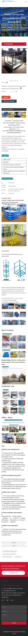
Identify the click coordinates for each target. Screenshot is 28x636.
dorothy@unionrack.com (9, 590)
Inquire (6, 97)
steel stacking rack (7, 557)
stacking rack (18, 557)
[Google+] (5, 600)
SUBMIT (14, 623)
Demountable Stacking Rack (10, 551)
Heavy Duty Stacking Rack (9, 554)
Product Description (8, 109)
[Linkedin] (7, 600)
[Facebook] (3, 600)
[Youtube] (12, 600)
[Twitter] (10, 600)
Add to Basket (10, 101)
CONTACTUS (13, 573)
